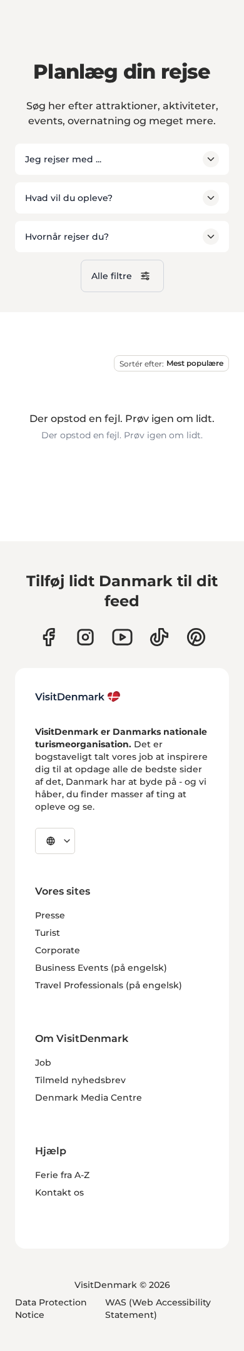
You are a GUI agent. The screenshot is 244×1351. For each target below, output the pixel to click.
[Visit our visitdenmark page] (122, 637)
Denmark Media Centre (88, 1097)
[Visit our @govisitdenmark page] (159, 637)
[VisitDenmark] (78, 696)
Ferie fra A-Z (62, 1175)
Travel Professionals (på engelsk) (108, 985)
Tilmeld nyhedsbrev (80, 1080)
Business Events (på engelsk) (101, 967)
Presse (50, 915)
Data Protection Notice (51, 1308)
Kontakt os (59, 1192)
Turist (47, 932)
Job (43, 1062)
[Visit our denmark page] (48, 637)
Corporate (57, 950)
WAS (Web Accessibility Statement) (158, 1308)
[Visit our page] (85, 637)
